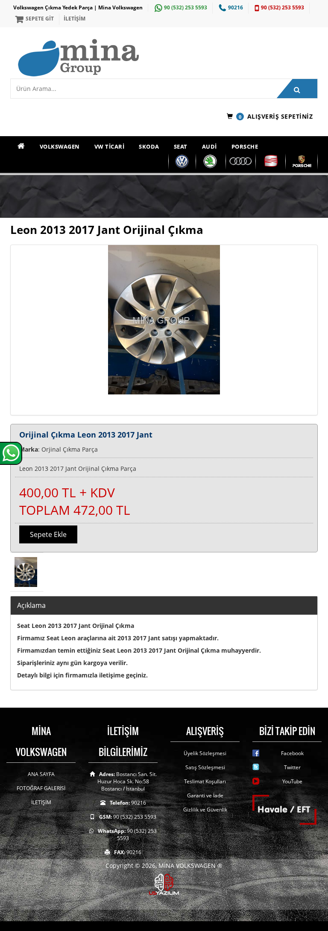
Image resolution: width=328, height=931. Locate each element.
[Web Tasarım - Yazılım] (164, 884)
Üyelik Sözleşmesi (205, 753)
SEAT (180, 146)
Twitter (292, 767)
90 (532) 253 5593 (185, 7)
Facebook (292, 753)
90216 (235, 7)
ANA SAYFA (41, 774)
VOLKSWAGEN (60, 146)
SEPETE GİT (40, 18)
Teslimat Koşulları (205, 781)
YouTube (292, 781)
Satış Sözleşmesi (205, 767)
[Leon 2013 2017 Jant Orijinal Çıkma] (164, 330)
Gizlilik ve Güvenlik (205, 809)
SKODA (149, 146)
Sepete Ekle (48, 534)
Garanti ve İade (205, 795)
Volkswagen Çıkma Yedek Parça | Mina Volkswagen (78, 7)
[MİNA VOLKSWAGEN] (167, 58)
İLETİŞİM (74, 18)
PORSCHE (244, 146)
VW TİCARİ (109, 146)
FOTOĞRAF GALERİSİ (41, 788)
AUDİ (209, 146)
